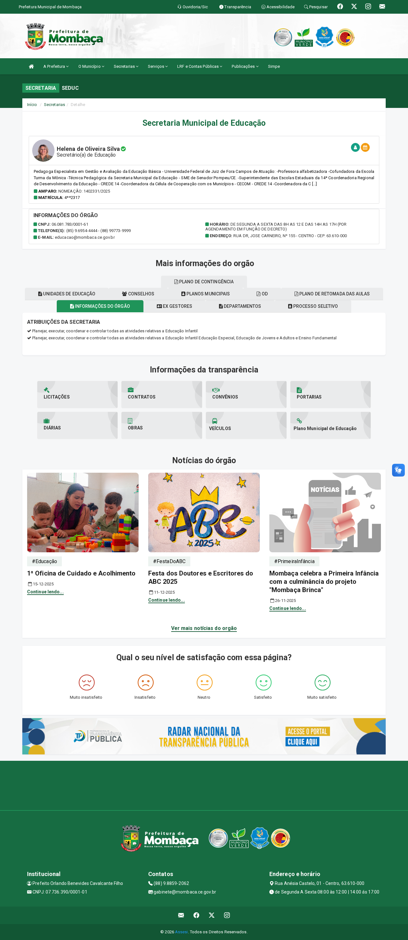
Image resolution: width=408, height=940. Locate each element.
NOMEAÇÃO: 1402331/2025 (84, 191)
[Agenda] (365, 147)
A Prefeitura (54, 66)
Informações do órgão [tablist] (102, 306)
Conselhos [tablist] (141, 293)
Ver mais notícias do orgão (204, 628)
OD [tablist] (264, 293)
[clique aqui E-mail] (181, 915)
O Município (90, 66)
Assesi (181, 931)
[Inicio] (31, 66)
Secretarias (125, 66)
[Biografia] (355, 147)
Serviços (156, 66)
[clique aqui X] (211, 915)
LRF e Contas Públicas (198, 66)
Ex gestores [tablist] (177, 306)
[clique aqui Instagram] (227, 915)
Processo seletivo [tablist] (315, 306)
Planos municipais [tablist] (208, 293)
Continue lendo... (45, 591)
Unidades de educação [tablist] (68, 293)
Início (32, 104)
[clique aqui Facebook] (196, 915)
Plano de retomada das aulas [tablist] (334, 293)
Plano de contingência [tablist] (206, 281)
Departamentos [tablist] (242, 306)
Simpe (274, 66)
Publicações (244, 66)
